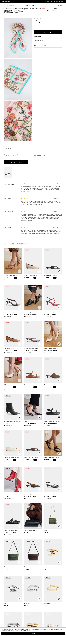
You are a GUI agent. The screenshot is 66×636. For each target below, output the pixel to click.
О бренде (49, 9)
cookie (11, 629)
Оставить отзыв (16, 162)
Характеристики (39, 40)
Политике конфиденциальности (21, 630)
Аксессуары (32, 8)
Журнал (38, 8)
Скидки (44, 8)
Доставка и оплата (55, 9)
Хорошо (33, 633)
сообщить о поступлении (48, 32)
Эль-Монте (9, 1)
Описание (37, 36)
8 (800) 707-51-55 (48, 1)
